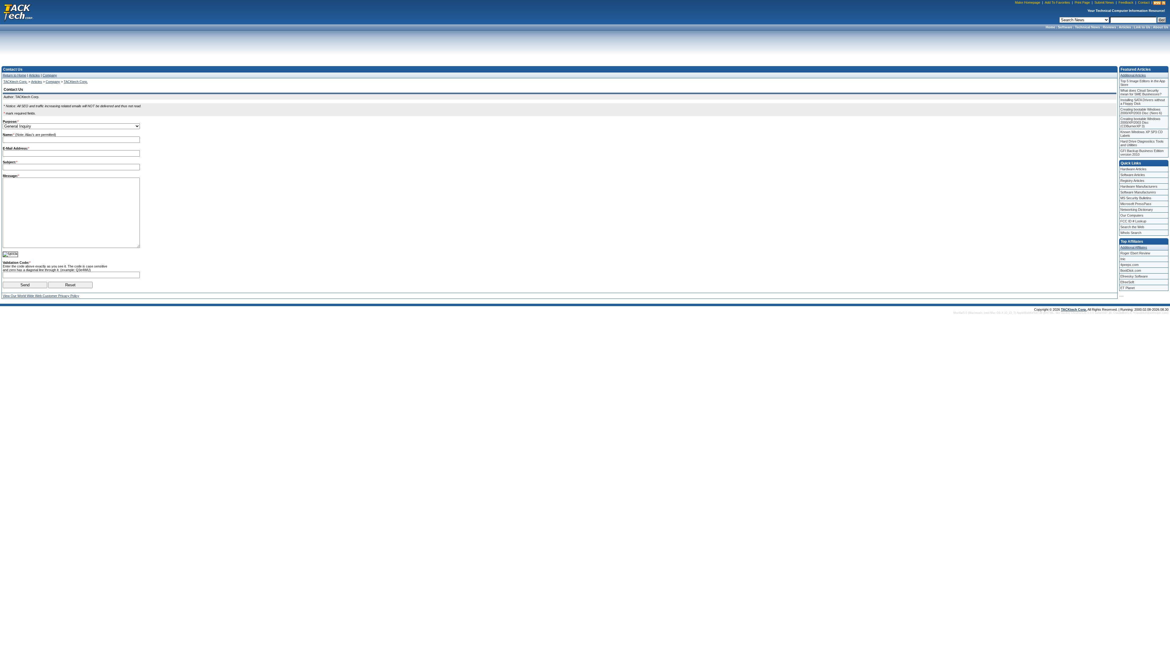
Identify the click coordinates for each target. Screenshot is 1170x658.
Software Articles (1132, 175)
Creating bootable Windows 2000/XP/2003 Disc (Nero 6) (1141, 111)
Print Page (1082, 2)
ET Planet (1127, 288)
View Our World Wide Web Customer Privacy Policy (41, 296)
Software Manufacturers (1138, 192)
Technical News (1087, 27)
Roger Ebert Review (1135, 253)
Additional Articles (1133, 75)
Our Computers (1131, 215)
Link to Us (1142, 27)
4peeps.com (1129, 265)
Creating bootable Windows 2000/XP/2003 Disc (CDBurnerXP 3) (1140, 122)
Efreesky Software (1134, 276)
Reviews (1109, 27)
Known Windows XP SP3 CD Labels (1141, 133)
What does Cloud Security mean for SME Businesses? (1140, 92)
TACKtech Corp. (15, 81)
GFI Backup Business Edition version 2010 (1142, 152)
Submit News (1104, 2)
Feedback (1126, 2)
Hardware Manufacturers (1139, 186)
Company (50, 75)
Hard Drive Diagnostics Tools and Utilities (1142, 143)
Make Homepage (1027, 2)
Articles (1125, 27)
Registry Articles (1132, 180)
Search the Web (1132, 227)
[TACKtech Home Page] (18, 12)
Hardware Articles (1133, 169)
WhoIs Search (1130, 233)
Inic (1123, 259)
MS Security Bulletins (1135, 198)
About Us (1160, 27)
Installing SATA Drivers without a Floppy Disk (1142, 101)
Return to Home (14, 75)
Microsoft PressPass (1135, 204)
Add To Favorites (1057, 2)
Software (1065, 27)
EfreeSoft (1127, 282)
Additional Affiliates (1133, 247)
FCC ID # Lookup (1133, 221)
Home (1050, 27)
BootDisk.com (1130, 270)
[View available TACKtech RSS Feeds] (1159, 3)
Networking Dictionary (1136, 209)
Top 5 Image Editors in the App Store (1142, 83)
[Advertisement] (585, 46)
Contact (1144, 2)
